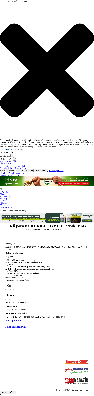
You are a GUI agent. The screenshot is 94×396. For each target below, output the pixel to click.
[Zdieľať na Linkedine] (6, 333)
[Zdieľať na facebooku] (6, 330)
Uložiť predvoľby (41, 171)
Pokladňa (8, 207)
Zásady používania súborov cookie (13, 173)
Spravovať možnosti (8, 162)
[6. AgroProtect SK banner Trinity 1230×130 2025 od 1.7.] (47, 186)
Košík (2, 207)
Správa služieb (5, 164)
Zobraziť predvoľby (24, 171)
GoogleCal (20, 326)
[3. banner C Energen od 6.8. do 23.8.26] (47, 223)
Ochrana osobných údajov (10, 175)
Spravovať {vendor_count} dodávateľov (16, 166)
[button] (47, 70)
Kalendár (10, 326)
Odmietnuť (10, 171)
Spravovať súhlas (8, 392)
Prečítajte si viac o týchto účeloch (13, 168)
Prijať (2, 171)
